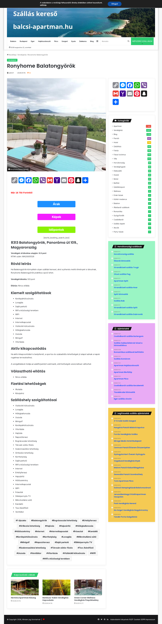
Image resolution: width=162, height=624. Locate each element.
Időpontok (56, 230)
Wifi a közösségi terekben (57, 558)
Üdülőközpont (119, 187)
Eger (33, 41)
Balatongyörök (39, 520)
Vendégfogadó (119, 167)
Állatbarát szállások (121, 207)
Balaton (13, 41)
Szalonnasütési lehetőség (33, 547)
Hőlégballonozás (85, 526)
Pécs (56, 41)
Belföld (116, 183)
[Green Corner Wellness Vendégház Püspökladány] (88, 587)
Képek (56, 217)
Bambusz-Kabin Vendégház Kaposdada (55, 598)
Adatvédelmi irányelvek (119, 619)
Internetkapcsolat (59, 531)
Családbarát (119, 220)
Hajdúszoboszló (44, 41)
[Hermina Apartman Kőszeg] (25, 587)
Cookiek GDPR (139, 619)
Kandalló (93, 531)
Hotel (116, 142)
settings (43, 5)
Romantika (118, 211)
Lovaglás (67, 537)
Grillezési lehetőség (30, 526)
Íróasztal (78, 531)
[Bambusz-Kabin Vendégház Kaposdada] (56, 587)
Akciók (116, 228)
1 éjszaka (21, 520)
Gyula (73, 41)
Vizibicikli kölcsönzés (74, 553)
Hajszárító (65, 526)
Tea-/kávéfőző (86, 547)
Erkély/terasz (90, 520)
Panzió (116, 138)
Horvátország (119, 163)
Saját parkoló (62, 542)
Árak (56, 204)
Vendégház (21, 55)
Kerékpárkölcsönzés (27, 537)
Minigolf (25, 542)
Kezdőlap (12, 55)
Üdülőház (117, 146)
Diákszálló (118, 171)
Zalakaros (83, 41)
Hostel (116, 175)
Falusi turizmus (120, 155)
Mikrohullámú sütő (87, 537)
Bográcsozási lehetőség (65, 520)
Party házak (118, 232)
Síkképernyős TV (83, 542)
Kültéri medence (120, 199)
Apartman (118, 126)
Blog (92, 41)
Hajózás (50, 526)
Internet (40, 531)
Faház (116, 151)
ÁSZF (131, 619)
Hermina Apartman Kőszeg (23, 597)
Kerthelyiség (50, 537)
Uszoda (21, 553)
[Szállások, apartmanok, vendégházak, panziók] (81, 18)
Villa (115, 159)
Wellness (117, 191)
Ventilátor (36, 553)
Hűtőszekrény (23, 531)
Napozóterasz (43, 542)
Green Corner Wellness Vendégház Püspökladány (86, 598)
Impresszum (150, 619)
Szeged (65, 41)
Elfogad (115, 4)
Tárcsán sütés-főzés (62, 547)
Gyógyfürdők (119, 216)
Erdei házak (118, 195)
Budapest (23, 41)
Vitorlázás (53, 553)
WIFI (93, 553)
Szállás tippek (119, 224)
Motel (116, 179)
